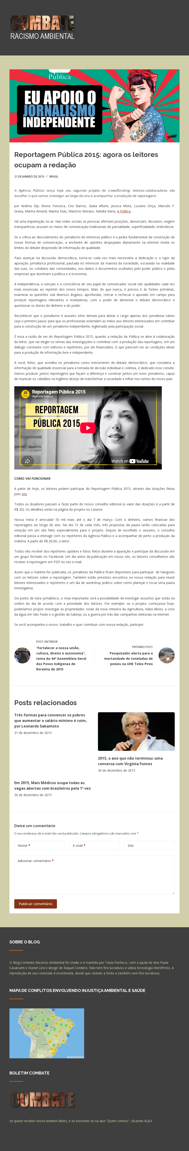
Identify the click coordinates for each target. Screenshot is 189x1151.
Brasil (54, 176)
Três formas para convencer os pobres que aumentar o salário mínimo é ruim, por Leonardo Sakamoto (50, 720)
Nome (24, 845)
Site (131, 845)
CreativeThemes (90, 1143)
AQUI (148, 1121)
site (24, 494)
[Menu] (177, 28)
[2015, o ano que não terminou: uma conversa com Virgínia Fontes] (136, 731)
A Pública (124, 211)
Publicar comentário (35, 903)
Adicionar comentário (36, 860)
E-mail (79, 845)
